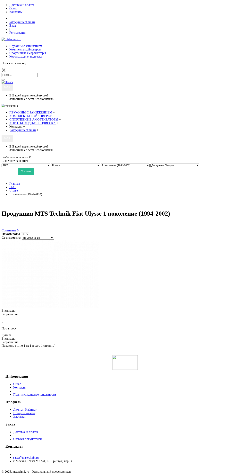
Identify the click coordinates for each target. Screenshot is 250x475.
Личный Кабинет (25, 409)
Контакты (19, 387)
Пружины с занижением (25, 46)
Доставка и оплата (25, 432)
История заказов (24, 413)
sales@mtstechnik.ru (26, 457)
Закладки (19, 416)
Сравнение (10, 230)
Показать (26, 171)
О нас (17, 384)
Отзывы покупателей (27, 439)
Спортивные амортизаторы (27, 53)
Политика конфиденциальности (34, 394)
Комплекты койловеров (25, 49)
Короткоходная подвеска (25, 56)
